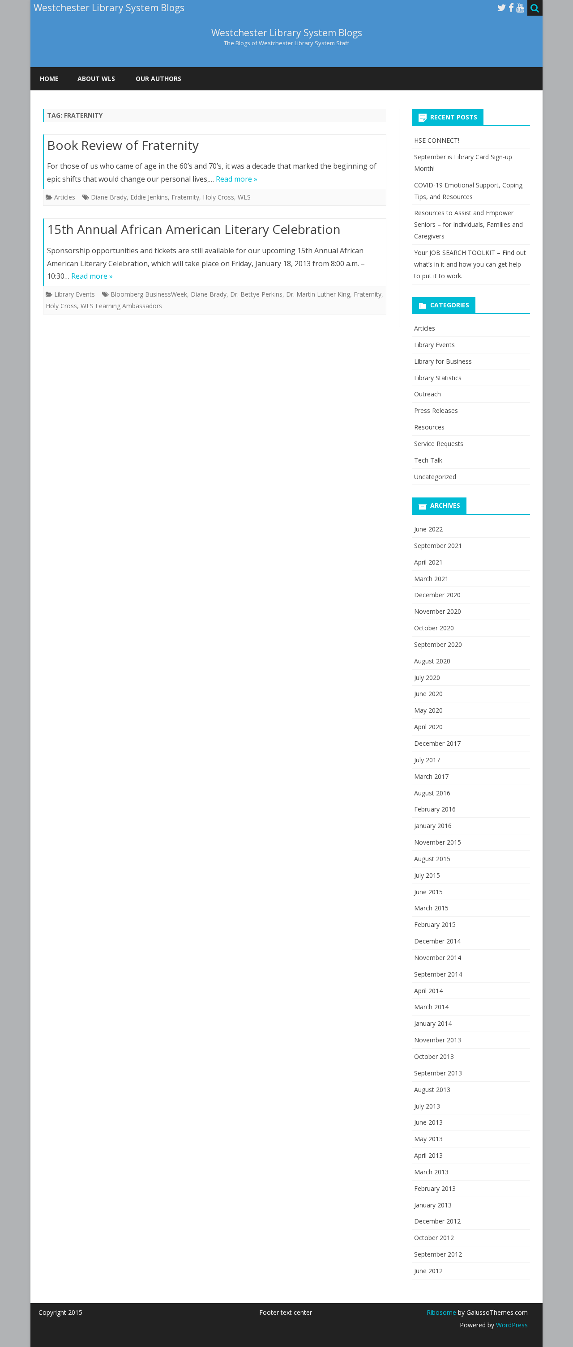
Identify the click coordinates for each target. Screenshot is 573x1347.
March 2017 (431, 776)
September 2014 (438, 974)
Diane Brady (109, 197)
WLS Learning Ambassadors (121, 306)
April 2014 (428, 990)
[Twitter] (501, 7)
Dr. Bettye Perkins (256, 294)
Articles (64, 197)
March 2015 (431, 908)
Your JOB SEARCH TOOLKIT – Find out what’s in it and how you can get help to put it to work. (470, 264)
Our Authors (158, 78)
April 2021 (428, 562)
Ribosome (441, 1312)
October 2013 (434, 1056)
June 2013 (428, 1122)
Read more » (236, 179)
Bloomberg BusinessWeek (149, 294)
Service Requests (438, 443)
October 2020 (434, 628)
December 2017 (437, 743)
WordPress (511, 1325)
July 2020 (427, 677)
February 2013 (435, 1188)
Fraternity (185, 197)
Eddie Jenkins (149, 197)
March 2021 (431, 578)
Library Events (74, 294)
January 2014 (433, 1023)
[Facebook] (511, 7)
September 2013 (438, 1073)
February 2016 (435, 809)
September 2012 (438, 1254)
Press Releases (436, 410)
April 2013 (428, 1155)
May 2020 (428, 710)
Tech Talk (428, 460)
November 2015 (437, 842)
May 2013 (428, 1139)
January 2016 (433, 825)
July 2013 (427, 1106)
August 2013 (432, 1089)
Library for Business (443, 361)
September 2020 (438, 644)
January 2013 (433, 1205)
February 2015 (435, 924)
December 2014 (437, 941)
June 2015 (428, 892)
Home (49, 78)
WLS (244, 197)
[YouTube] (520, 7)
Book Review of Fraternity (123, 144)
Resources (429, 427)
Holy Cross (218, 197)
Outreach (427, 394)
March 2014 (431, 1007)
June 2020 (428, 693)
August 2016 (432, 793)
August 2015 (432, 858)
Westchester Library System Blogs (286, 33)
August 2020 (432, 661)
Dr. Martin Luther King (318, 294)
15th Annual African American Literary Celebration (194, 229)
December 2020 (437, 595)
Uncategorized (435, 476)
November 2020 (437, 611)
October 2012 (434, 1237)
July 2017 (427, 760)
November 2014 (437, 957)
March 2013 (431, 1172)
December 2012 (437, 1221)
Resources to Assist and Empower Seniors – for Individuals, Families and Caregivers (468, 224)
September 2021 (438, 545)
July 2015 (427, 875)
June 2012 (428, 1270)
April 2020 (428, 726)
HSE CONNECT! (436, 140)
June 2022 (428, 529)
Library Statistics (438, 378)
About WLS (96, 78)
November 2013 (437, 1040)
